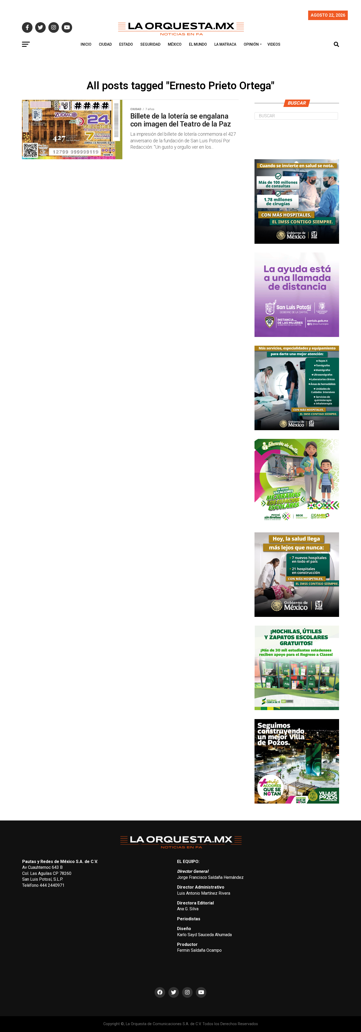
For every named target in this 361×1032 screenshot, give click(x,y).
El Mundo (198, 44)
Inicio (86, 44)
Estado (126, 44)
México (175, 44)
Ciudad (105, 44)
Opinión (251, 44)
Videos (273, 44)
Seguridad (150, 44)
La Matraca (225, 44)
